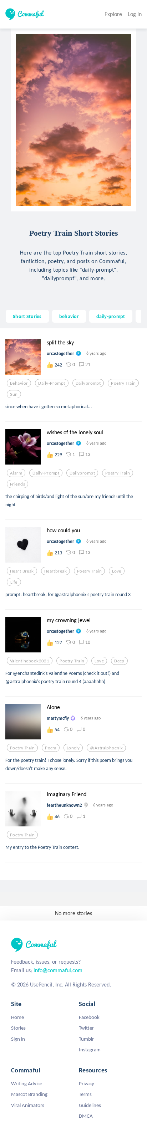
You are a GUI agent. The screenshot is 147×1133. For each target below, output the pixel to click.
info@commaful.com (58, 970)
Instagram (90, 1049)
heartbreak (55, 571)
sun (13, 394)
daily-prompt (110, 316)
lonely (73, 747)
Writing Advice (26, 1083)
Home (17, 1017)
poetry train (123, 383)
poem (50, 747)
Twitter (86, 1028)
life (13, 582)
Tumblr (86, 1039)
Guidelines (90, 1105)
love (116, 571)
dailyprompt (88, 383)
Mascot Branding (29, 1094)
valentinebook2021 (29, 660)
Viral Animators (27, 1105)
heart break (22, 571)
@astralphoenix (106, 747)
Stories (18, 1028)
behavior (69, 316)
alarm (16, 473)
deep (119, 660)
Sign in (18, 1039)
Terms (85, 1094)
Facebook (89, 1017)
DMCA (86, 1116)
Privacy (86, 1083)
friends (17, 484)
